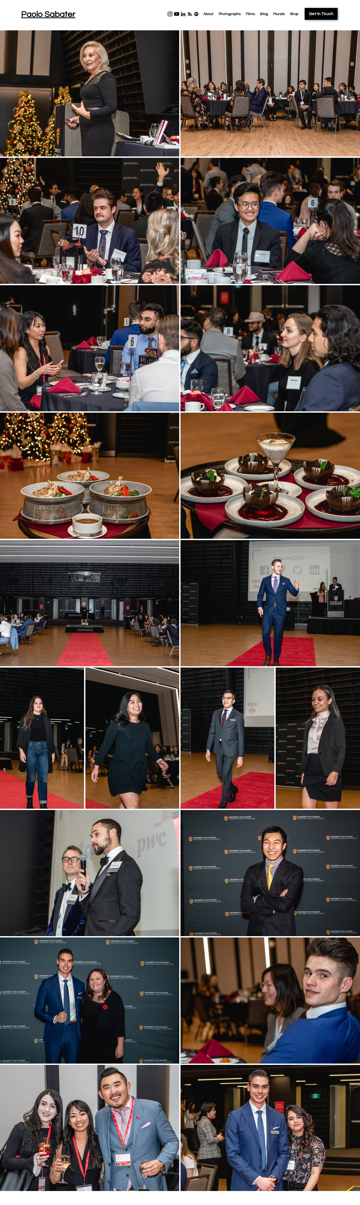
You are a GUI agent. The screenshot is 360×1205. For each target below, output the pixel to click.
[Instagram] (170, 14)
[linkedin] (183, 14)
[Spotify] (196, 14)
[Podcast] (190, 14)
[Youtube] (176, 14)
